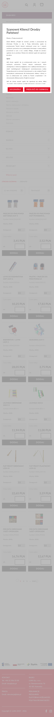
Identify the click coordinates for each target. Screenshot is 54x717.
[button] (15, 89)
